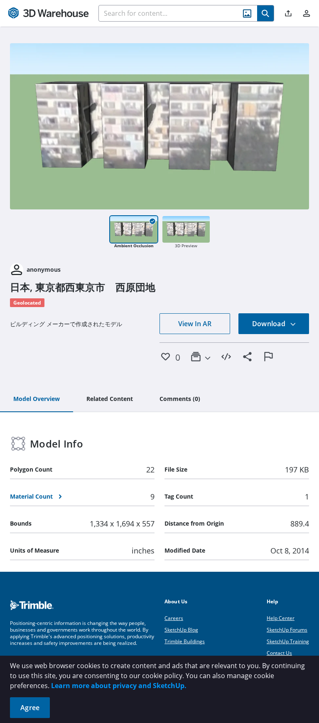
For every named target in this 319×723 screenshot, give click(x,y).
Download (269, 323)
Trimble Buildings (184, 641)
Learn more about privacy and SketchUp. (118, 685)
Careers (173, 618)
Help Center (280, 618)
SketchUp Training (288, 641)
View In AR (194, 323)
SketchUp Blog (181, 629)
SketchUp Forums (287, 629)
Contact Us (279, 653)
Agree (29, 707)
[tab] (36, 399)
